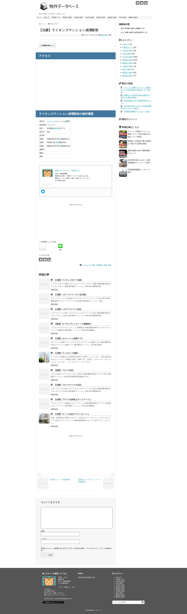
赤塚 (60, 146)
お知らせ (46, 17)
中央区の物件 (78, 17)
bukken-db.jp (46, 184)
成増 (65, 121)
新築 (54, 593)
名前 (43, 531)
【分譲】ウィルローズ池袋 (66, 353)
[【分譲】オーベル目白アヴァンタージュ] (44, 418)
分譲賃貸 (99, 265)
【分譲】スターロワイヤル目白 (67, 385)
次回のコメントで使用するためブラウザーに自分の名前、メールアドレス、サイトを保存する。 (76, 549)
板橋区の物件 (112, 17)
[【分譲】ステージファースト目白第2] (44, 298)
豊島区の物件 (67, 17)
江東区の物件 (127, 66)
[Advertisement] (57, 221)
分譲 (93, 265)
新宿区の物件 (101, 17)
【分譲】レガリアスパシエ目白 (67, 309)
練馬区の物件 (133, 17)
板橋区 (54, 128)
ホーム (39, 17)
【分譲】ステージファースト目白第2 (70, 295)
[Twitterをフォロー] (137, 3)
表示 (53, 45)
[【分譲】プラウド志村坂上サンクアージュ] (44, 403)
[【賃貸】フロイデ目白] (44, 374)
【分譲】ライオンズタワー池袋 (67, 280)
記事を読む (54, 289)
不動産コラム (56, 17)
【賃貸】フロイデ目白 (64, 370)
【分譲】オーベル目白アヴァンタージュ (71, 414)
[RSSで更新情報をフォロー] (146, 3)
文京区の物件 (89, 17)
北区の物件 (123, 17)
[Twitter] (43, 191)
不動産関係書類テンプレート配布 (137, 111)
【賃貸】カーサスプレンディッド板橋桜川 (72, 324)
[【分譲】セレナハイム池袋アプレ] (44, 342)
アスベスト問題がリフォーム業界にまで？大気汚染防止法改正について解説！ (136, 90)
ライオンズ (51, 121)
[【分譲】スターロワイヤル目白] (44, 389)
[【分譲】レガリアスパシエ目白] (44, 313)
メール (44, 539)
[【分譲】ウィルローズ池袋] (44, 357)
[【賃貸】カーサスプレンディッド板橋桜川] (44, 328)
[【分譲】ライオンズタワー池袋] (44, 284)
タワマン (61, 593)
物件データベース (95, 610)
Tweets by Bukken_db (86, 577)
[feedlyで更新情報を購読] (141, 3)
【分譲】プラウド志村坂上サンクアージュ (72, 399)
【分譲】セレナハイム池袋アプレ (68, 338)
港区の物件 (126, 69)
